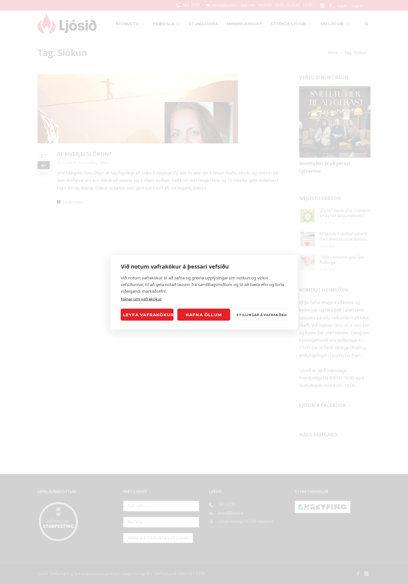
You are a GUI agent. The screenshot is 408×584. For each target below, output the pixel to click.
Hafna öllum (204, 314)
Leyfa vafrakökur (148, 314)
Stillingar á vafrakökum (261, 315)
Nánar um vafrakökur (141, 298)
